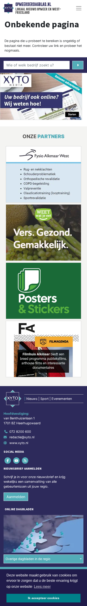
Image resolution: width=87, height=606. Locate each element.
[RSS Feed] (25, 460)
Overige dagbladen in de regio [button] (28, 559)
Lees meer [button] (42, 586)
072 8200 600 (20, 431)
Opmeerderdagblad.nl (33, 4)
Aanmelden (15, 496)
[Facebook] (8, 460)
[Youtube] (16, 460)
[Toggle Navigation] (78, 8)
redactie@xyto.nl (21, 437)
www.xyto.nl (18, 443)
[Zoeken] (77, 65)
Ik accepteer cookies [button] (43, 598)
